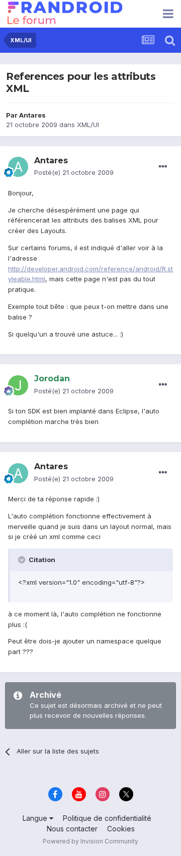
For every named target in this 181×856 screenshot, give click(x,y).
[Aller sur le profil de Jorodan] (18, 385)
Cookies (121, 828)
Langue (36, 818)
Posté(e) (74, 172)
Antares (32, 115)
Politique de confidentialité (107, 818)
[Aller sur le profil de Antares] (18, 167)
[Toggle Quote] (22, 560)
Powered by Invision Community (90, 841)
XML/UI (88, 125)
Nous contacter (72, 828)
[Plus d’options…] (163, 167)
